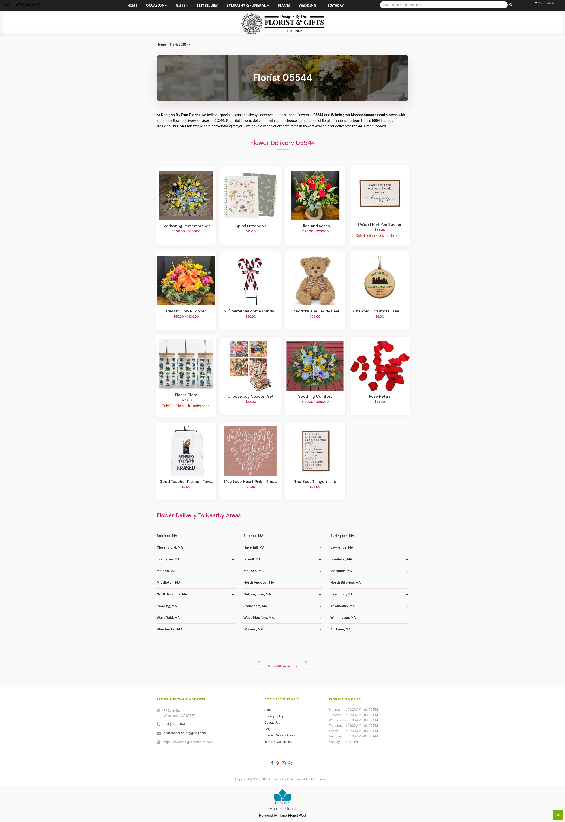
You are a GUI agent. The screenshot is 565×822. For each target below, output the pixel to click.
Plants (284, 5)
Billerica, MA (253, 536)
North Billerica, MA (345, 582)
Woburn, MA (253, 629)
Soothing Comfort (315, 396)
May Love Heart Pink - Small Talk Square (250, 481)
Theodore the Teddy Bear (315, 311)
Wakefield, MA (168, 617)
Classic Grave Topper (186, 311)
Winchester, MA (169, 629)
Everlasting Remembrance (186, 226)
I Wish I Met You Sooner (380, 224)
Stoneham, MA (255, 606)
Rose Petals (380, 396)
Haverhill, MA (253, 547)
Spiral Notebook (251, 226)
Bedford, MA (167, 536)
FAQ (267, 729)
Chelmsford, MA (170, 547)
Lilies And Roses (315, 226)
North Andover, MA (258, 582)
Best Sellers (207, 5)
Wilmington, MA (343, 617)
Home (132, 5)
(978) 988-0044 (174, 724)
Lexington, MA (168, 559)
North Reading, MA (172, 594)
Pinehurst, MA (341, 594)
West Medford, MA (258, 617)
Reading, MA (167, 606)
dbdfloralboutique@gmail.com (185, 733)
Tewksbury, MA (342, 606)
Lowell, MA (252, 559)
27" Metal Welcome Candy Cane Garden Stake (250, 311)
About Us (270, 709)
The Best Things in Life (315, 481)
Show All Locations (282, 666)
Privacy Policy (274, 716)
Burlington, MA (342, 536)
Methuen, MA (341, 571)
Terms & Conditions (278, 741)
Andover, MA (340, 629)
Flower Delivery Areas (279, 735)
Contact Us (272, 722)
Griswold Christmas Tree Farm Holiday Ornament (380, 311)
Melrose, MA (253, 571)
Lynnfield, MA (341, 559)
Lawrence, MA (341, 547)
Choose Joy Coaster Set (251, 396)
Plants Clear (186, 395)
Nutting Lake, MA (257, 594)
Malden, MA (166, 571)
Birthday (335, 5)
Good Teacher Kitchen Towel (186, 481)
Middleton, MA (168, 582)
